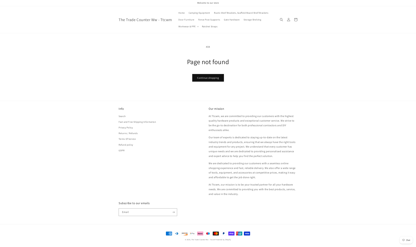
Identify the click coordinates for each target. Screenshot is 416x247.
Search (122, 116)
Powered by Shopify (223, 240)
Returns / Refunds (128, 133)
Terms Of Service (127, 138)
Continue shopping (208, 77)
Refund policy (126, 144)
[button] (188, 26)
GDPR (121, 150)
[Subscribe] (173, 212)
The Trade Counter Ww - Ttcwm (203, 240)
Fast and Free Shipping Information (137, 121)
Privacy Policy (126, 127)
